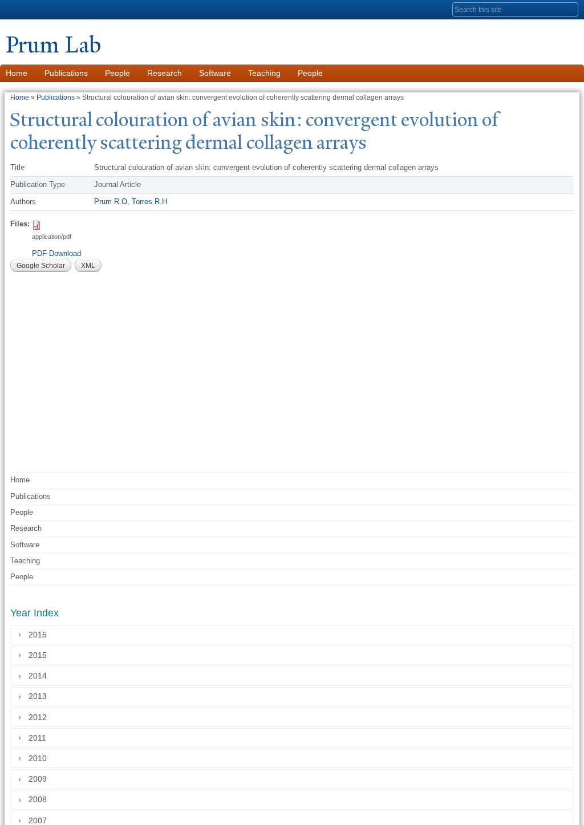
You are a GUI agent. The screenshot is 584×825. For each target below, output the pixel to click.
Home (19, 97)
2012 (40, 717)
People (117, 73)
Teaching (264, 73)
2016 (40, 634)
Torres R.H (149, 201)
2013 (40, 696)
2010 (40, 758)
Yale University (38, 9)
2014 (40, 675)
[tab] (292, 634)
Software (215, 73)
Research (164, 73)
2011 (40, 737)
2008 (40, 799)
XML (88, 266)
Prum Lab (53, 44)
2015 (40, 655)
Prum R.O (110, 201)
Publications (66, 73)
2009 (40, 778)
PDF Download (56, 253)
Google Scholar (41, 266)
